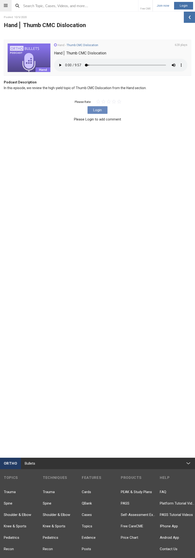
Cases (87, 515)
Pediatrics (11, 537)
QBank (87, 503)
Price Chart (129, 537)
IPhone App (169, 526)
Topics (87, 526)
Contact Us (168, 549)
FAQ (163, 492)
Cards (86, 492)
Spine (8, 503)
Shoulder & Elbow (17, 515)
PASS (125, 503)
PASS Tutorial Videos (176, 515)
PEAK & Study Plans (136, 492)
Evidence (89, 537)
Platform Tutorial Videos (177, 503)
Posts (86, 549)
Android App (169, 537)
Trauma (10, 492)
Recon (9, 549)
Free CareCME (132, 526)
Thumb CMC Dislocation (82, 45)
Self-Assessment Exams (138, 515)
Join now (163, 5)
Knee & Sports (15, 526)
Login (184, 5)
